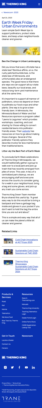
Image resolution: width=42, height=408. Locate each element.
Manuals (25, 304)
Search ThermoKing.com (28, 299)
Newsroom (27, 335)
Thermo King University (30, 308)
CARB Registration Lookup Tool (29, 326)
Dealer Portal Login (29, 318)
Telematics (6, 313)
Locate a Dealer (8, 340)
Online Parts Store (29, 322)
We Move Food (7, 317)
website (26, 131)
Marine (4, 309)
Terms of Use (17, 383)
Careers (5, 348)
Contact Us (6, 344)
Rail (3, 305)
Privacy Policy (6, 383)
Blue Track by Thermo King (10, 321)
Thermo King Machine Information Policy (16, 385)
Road (4, 301)
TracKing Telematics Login (29, 312)
